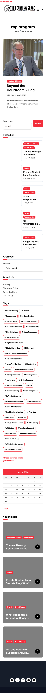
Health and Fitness (14, 81)
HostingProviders (13, 375)
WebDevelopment (26, 428)
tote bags (10, 417)
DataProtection (12, 337)
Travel (26, 189)
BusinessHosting (27, 316)
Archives (7, 263)
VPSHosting (33, 423)
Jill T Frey (10, 95)
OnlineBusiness (27, 380)
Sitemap (6, 284)
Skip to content (6, 1)
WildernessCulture (13, 449)
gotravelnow (8, 460)
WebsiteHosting (12, 439)
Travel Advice (29, 193)
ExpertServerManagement (16, 353)
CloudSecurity (33, 327)
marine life (10, 380)
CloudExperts (11, 321)
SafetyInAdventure (13, 396)
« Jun (6, 508)
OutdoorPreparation (14, 385)
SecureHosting (34, 401)
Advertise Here (10, 292)
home (8, 369)
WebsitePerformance (14, 444)
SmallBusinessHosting (14, 412)
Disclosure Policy (10, 288)
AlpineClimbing (12, 311)
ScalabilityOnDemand (14, 401)
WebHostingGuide (28, 433)
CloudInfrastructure (14, 327)
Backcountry (11, 316)
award (26, 311)
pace (30, 385)
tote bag (32, 412)
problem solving (12, 391)
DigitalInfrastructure (14, 343)
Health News (28, 148)
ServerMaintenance (14, 407)
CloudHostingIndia (29, 321)
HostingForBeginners (24, 369)
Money (26, 168)
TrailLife (22, 417)
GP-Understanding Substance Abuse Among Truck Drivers (18, 653)
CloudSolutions (12, 332)
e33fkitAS (29, 348)
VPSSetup (10, 428)
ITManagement (31, 375)
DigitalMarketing (13, 348)
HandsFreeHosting (13, 364)
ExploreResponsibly (13, 359)
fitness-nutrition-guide (13, 457)
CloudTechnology (30, 332)
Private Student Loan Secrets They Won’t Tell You (31, 176)
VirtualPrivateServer (14, 423)
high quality (31, 364)
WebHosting (11, 433)
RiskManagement (31, 391)
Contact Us (8, 295)
